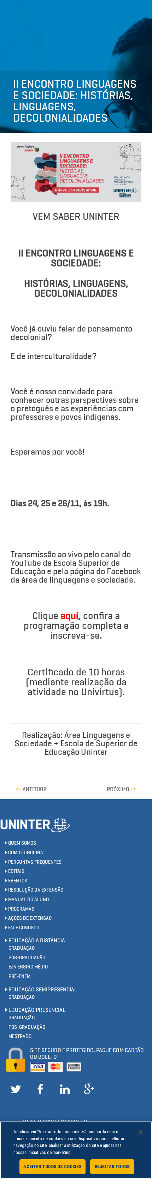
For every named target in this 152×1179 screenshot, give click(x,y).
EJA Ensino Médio (28, 967)
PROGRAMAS (20, 909)
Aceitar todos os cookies (52, 1166)
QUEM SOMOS (21, 843)
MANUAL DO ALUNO (28, 900)
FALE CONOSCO (23, 928)
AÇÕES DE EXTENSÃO (29, 918)
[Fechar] (140, 1132)
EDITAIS (15, 871)
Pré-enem (19, 976)
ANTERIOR (34, 789)
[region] (76, 1150)
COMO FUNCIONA (25, 853)
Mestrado (19, 1036)
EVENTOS (17, 881)
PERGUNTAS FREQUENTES (34, 862)
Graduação (21, 948)
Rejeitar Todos (112, 1166)
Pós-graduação (26, 958)
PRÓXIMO (118, 789)
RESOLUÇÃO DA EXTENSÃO (35, 890)
